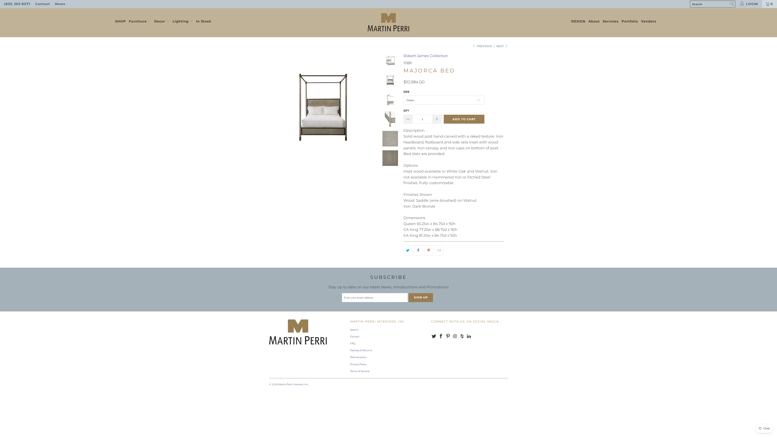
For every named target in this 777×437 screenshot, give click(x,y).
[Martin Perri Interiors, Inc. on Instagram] (455, 336)
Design (578, 21)
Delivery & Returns (361, 350)
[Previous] (275, 107)
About (594, 21)
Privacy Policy (358, 364)
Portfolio (630, 21)
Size (406, 91)
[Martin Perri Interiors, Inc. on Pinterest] (448, 336)
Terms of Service (359, 371)
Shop (120, 21)
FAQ (352, 343)
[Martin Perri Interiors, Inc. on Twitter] (434, 336)
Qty (406, 110)
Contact (42, 4)
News (60, 4)
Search (354, 329)
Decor (160, 21)
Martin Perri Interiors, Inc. (293, 384)
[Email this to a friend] (439, 251)
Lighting (181, 21)
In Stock (203, 21)
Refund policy (358, 357)
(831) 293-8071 (17, 4)
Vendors (648, 21)
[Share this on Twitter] (407, 251)
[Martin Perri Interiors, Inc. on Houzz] (462, 336)
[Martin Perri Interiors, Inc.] (388, 22)
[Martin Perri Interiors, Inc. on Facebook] (441, 336)
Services (611, 21)
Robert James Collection (425, 56)
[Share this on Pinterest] (429, 251)
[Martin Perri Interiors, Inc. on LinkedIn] (469, 336)
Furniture (138, 21)
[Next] (372, 107)
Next (500, 46)
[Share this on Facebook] (418, 251)
